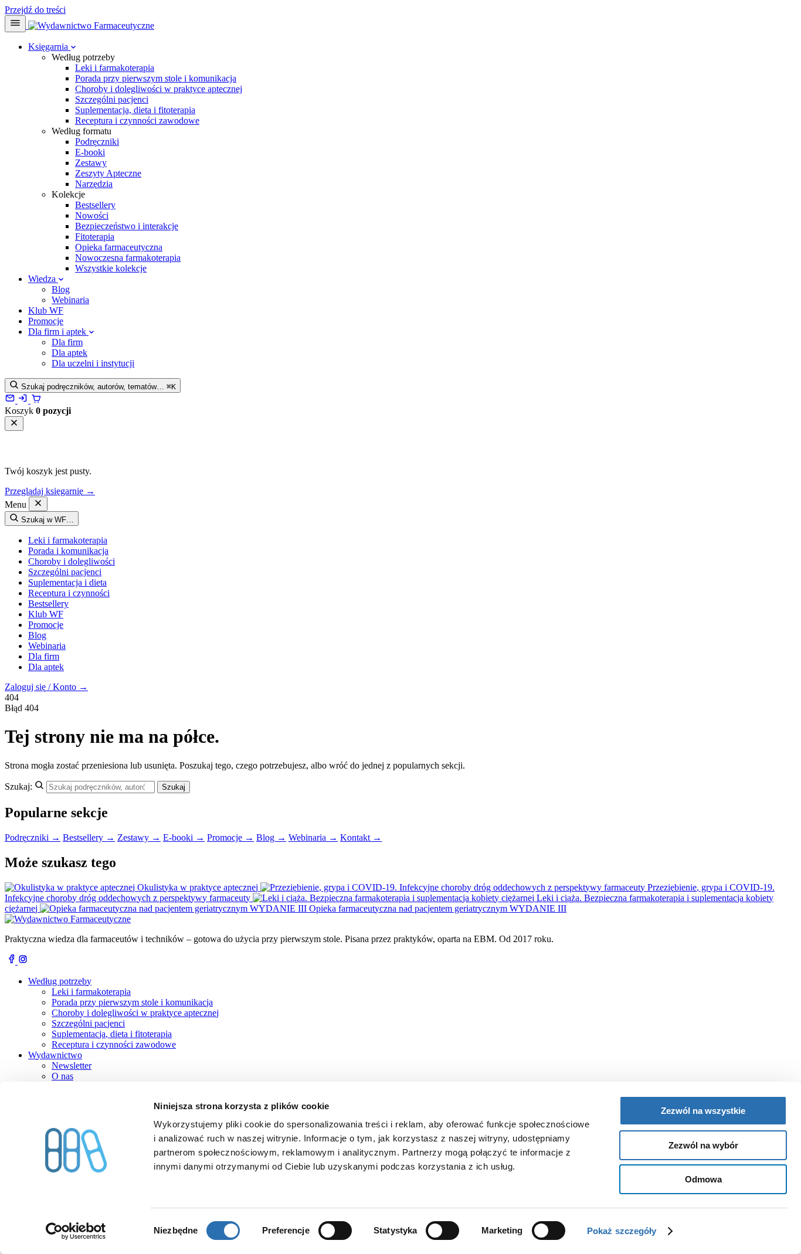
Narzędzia (94, 184)
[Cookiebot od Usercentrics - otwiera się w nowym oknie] (76, 1231)
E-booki (90, 152)
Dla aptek (69, 353)
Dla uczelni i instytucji (93, 363)
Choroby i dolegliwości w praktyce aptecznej (158, 89)
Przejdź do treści (35, 10)
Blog (61, 289)
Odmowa (703, 1179)
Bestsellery (95, 205)
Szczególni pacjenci (111, 99)
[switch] (335, 1230)
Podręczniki (97, 142)
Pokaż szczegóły (622, 1231)
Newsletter (71, 1066)
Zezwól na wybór (703, 1145)
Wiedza (43, 279)
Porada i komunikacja (68, 551)
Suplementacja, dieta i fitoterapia (135, 110)
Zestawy (91, 163)
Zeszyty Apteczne (108, 173)
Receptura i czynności (69, 593)
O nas (62, 1076)
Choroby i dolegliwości (71, 561)
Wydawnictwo (55, 1055)
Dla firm (67, 342)
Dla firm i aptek (58, 332)
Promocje (45, 321)
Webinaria (70, 300)
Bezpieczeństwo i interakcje (126, 226)
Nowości (91, 215)
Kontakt (361, 837)
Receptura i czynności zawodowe (137, 120)
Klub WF (45, 310)
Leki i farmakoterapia (114, 68)
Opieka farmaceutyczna (118, 247)
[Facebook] (11, 961)
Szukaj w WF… (46, 519)
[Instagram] (23, 961)
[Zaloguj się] (24, 400)
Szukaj (173, 787)
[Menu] (15, 23)
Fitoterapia (94, 237)
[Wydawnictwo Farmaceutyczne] (90, 25)
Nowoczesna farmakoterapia (128, 258)
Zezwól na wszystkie (703, 1111)
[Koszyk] (35, 400)
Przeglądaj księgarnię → (50, 491)
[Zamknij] (14, 423)
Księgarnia (49, 47)
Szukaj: (18, 786)
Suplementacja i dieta (67, 582)
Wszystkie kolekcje (111, 268)
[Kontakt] (11, 400)
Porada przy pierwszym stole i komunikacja (155, 78)
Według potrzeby (59, 981)
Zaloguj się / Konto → (46, 687)
